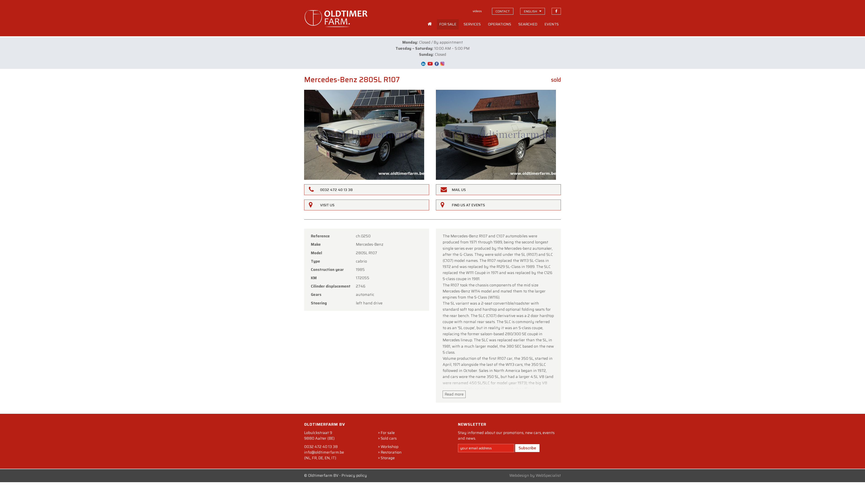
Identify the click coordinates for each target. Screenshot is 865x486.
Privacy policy (354, 475)
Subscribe (527, 448)
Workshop (389, 447)
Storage (388, 458)
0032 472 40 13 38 (321, 447)
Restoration (391, 452)
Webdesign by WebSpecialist (535, 475)
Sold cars (389, 438)
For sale (388, 433)
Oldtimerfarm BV (323, 475)
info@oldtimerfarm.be (324, 452)
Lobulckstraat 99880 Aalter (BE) (319, 435)
